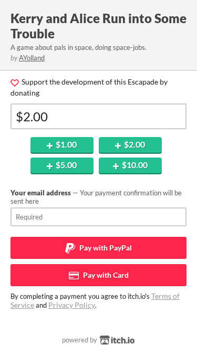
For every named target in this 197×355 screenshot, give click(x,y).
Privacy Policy (71, 304)
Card (105, 274)
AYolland (32, 58)
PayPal (105, 247)
